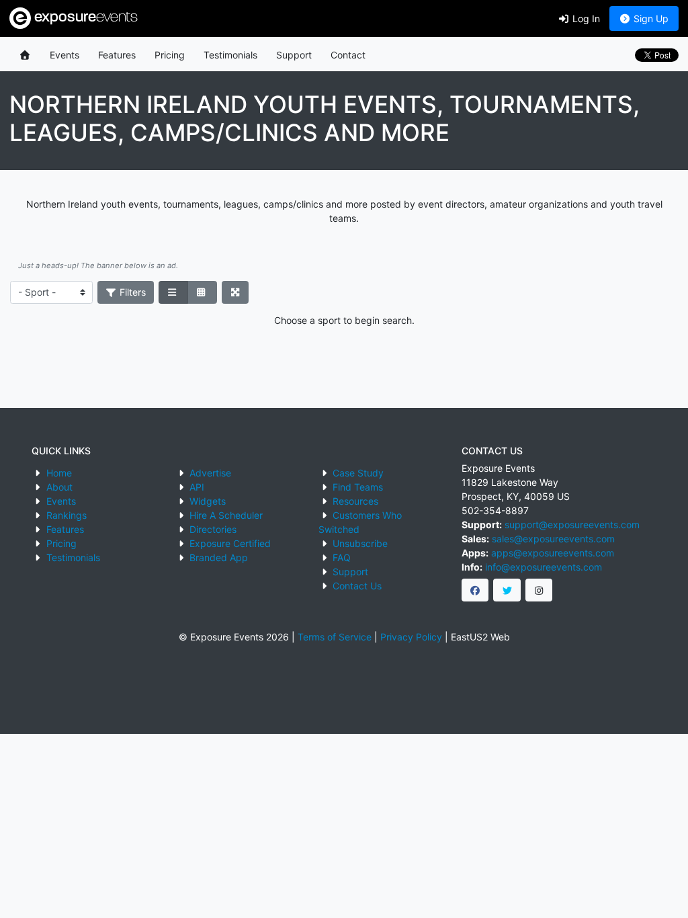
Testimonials (230, 54)
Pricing (170, 54)
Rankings (66, 515)
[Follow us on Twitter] (507, 590)
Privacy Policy (411, 636)
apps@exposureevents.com (552, 552)
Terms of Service (335, 636)
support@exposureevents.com (572, 524)
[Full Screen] (235, 292)
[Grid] (202, 292)
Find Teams (358, 487)
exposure (84, 18)
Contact (348, 54)
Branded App (218, 557)
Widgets (207, 501)
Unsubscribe (360, 543)
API (196, 487)
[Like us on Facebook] (475, 590)
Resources (355, 501)
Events (64, 54)
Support (294, 54)
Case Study (358, 472)
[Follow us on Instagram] (539, 590)
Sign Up (650, 18)
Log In (585, 18)
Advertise (210, 472)
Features (117, 54)
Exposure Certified (230, 543)
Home (59, 472)
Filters (131, 292)
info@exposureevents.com (543, 567)
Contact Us (357, 585)
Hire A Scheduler (226, 515)
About (59, 487)
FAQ (342, 557)
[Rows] (173, 292)
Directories (212, 529)
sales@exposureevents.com (553, 538)
